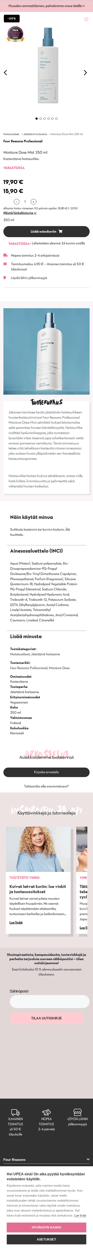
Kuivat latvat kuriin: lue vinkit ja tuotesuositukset (37, 889)
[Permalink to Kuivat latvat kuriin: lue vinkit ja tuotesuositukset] (38, 849)
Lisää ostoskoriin (44, 231)
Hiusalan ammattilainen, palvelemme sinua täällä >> (47, 6)
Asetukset (46, 1239)
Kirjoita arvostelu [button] (46, 772)
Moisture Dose (59, 668)
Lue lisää (80, 1215)
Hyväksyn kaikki (46, 1227)
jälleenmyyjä (77, 1124)
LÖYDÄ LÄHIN (77, 1119)
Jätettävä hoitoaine (35, 134)
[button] (20, 213)
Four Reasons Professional (22, 141)
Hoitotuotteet (11, 134)
